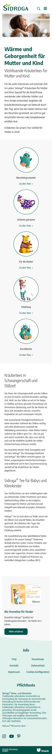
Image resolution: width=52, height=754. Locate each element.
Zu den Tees (25, 183)
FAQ (14, 659)
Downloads (38, 659)
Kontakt (14, 665)
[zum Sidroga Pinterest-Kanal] (18, 736)
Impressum (14, 671)
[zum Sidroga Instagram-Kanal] (5, 736)
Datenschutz (38, 665)
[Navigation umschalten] (45, 8)
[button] (38, 8)
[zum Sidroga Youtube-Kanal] (13, 736)
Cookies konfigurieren (38, 671)
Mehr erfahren (16, 631)
